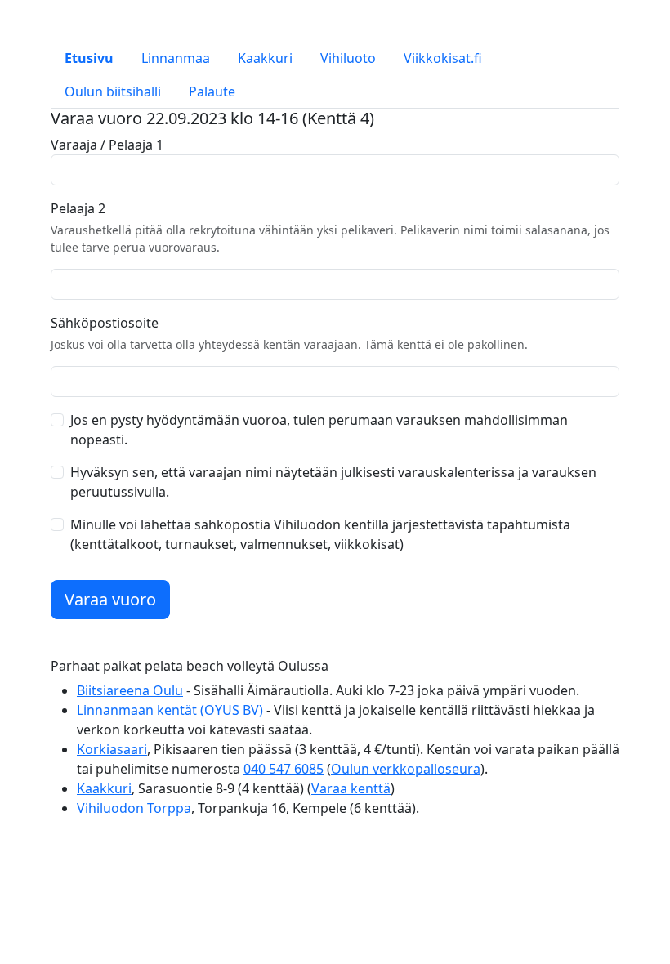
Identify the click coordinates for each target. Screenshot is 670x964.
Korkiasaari (112, 749)
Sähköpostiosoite (105, 323)
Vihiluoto (348, 58)
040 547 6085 (283, 769)
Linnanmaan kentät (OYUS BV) (170, 710)
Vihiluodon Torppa (134, 808)
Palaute (212, 91)
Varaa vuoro (110, 599)
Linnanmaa (175, 58)
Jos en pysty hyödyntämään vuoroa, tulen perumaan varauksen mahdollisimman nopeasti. (319, 430)
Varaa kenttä (351, 788)
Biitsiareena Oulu (130, 690)
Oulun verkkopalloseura (405, 769)
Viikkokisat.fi (443, 58)
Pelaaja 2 (78, 208)
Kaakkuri (265, 58)
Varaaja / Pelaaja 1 (107, 145)
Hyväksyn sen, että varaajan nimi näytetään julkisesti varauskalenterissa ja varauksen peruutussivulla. (333, 482)
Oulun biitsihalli (113, 91)
